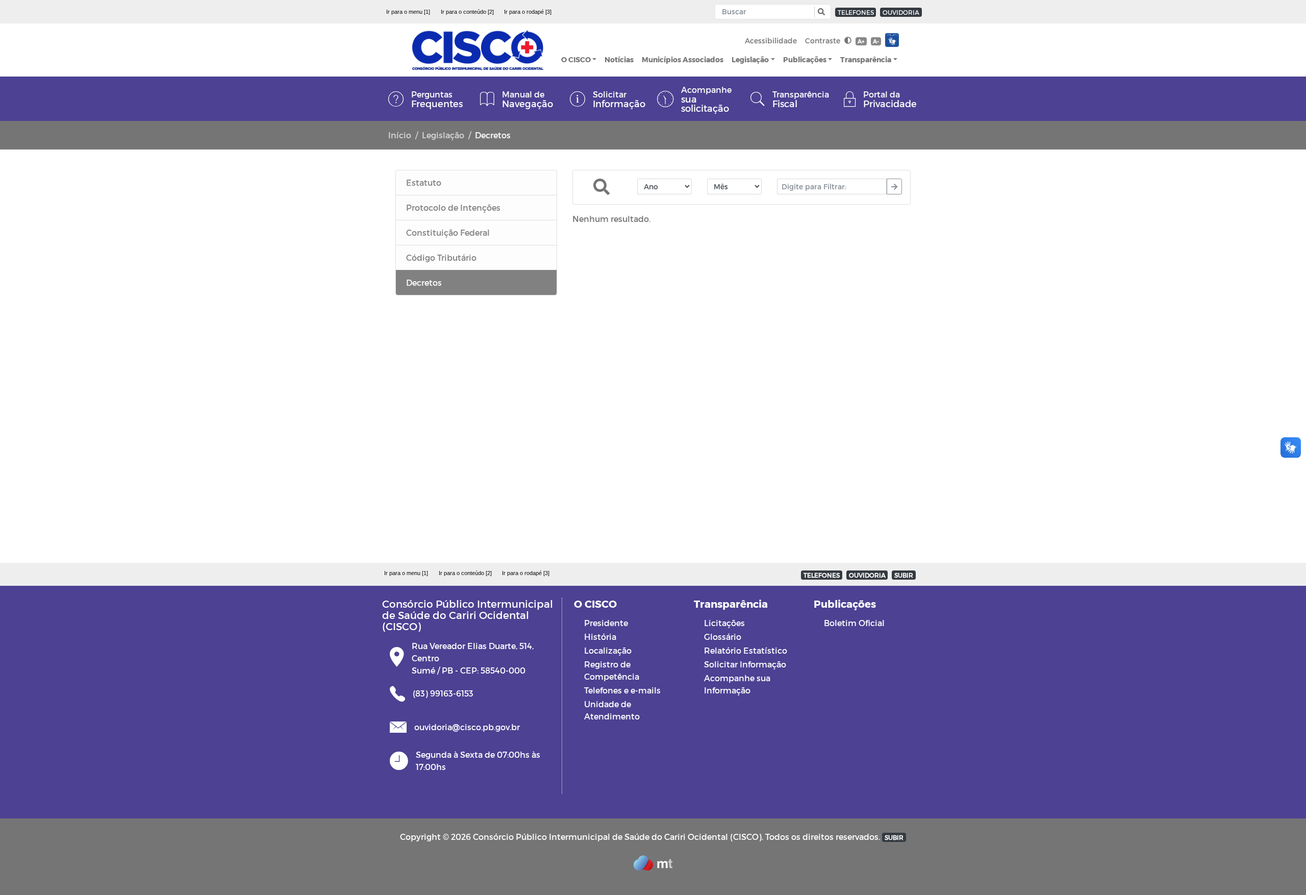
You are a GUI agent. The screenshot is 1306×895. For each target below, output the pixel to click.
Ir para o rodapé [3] (527, 12)
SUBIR (903, 575)
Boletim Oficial (854, 623)
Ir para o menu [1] (408, 12)
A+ (861, 41)
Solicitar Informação (745, 664)
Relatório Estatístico (745, 650)
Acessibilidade (771, 40)
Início (399, 135)
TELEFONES (856, 12)
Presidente (606, 623)
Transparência (865, 59)
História (600, 636)
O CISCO (576, 59)
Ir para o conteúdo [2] (467, 12)
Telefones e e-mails (622, 690)
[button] (820, 12)
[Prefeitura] (478, 50)
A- (876, 41)
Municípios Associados (682, 59)
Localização (608, 650)
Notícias (619, 59)
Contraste (823, 40)
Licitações (724, 623)
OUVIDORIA (901, 12)
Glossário (722, 636)
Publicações (804, 59)
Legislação (750, 59)
